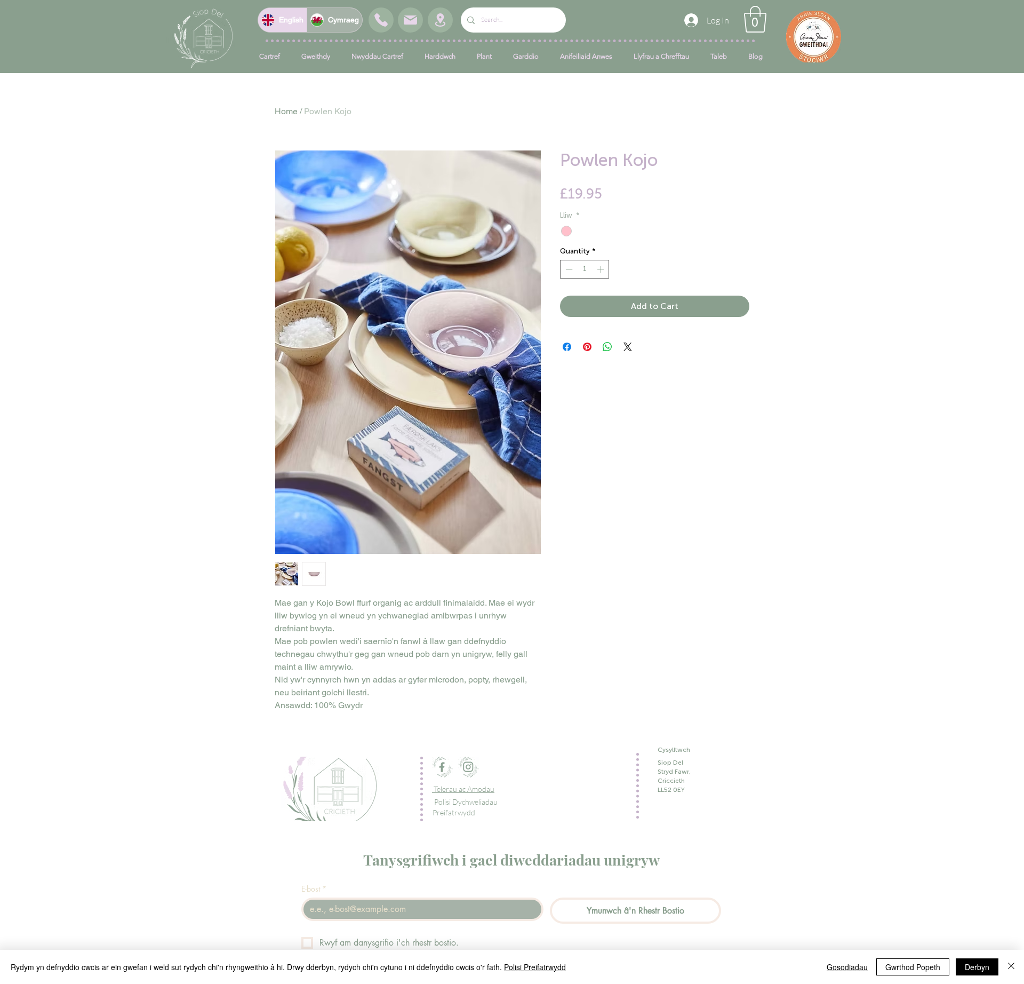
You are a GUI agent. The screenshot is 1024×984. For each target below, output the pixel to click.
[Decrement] (568, 269)
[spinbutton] (584, 269)
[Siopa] (381, 20)
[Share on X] (627, 346)
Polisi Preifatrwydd (535, 967)
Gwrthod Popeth (912, 967)
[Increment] (601, 269)
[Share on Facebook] (567, 346)
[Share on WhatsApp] (607, 346)
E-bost (313, 888)
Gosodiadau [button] (847, 967)
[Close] (1011, 966)
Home (286, 111)
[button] (755, 19)
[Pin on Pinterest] (587, 346)
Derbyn (977, 967)
